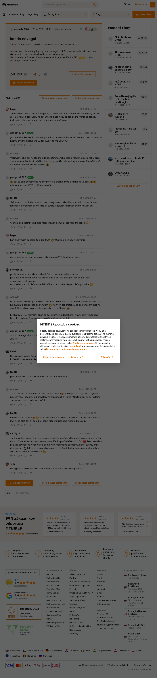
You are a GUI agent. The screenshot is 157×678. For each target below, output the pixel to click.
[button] (75, 346)
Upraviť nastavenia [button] (53, 357)
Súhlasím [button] (107, 357)
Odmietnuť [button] (76, 357)
